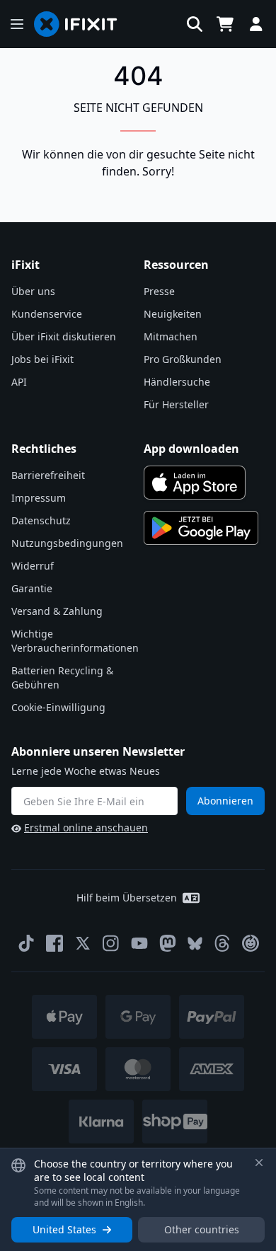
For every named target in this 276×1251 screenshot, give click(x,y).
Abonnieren (225, 800)
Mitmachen (170, 336)
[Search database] (194, 24)
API (19, 381)
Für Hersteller (176, 404)
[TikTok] (26, 943)
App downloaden (191, 448)
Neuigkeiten (173, 314)
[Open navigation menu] (17, 24)
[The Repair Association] (250, 943)
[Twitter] (82, 943)
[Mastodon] (167, 943)
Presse (159, 291)
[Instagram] (111, 943)
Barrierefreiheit (48, 475)
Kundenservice (46, 314)
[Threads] (222, 943)
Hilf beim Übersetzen (126, 897)
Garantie (31, 588)
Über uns (33, 291)
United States (64, 1229)
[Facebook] (54, 943)
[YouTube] (139, 943)
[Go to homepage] (81, 24)
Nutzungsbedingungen (67, 543)
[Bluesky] (195, 943)
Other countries (201, 1229)
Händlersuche (177, 381)
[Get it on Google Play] (201, 528)
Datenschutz (41, 520)
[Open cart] (225, 24)
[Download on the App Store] (195, 483)
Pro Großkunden (183, 359)
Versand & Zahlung (57, 611)
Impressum (38, 498)
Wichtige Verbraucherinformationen (75, 641)
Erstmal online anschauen (86, 827)
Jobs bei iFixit (42, 359)
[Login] (256, 24)
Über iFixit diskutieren (63, 336)
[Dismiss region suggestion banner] (259, 1162)
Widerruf (32, 565)
